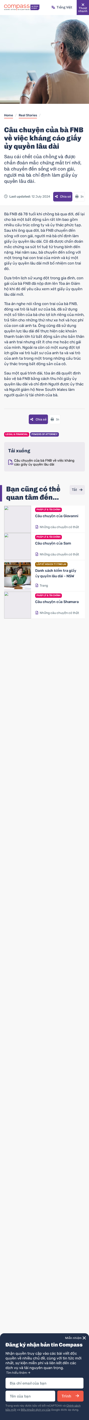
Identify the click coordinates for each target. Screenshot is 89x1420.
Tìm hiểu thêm (16, 1373)
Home (8, 115)
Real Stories (28, 115)
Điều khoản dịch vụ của (35, 1409)
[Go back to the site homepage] (21, 7)
